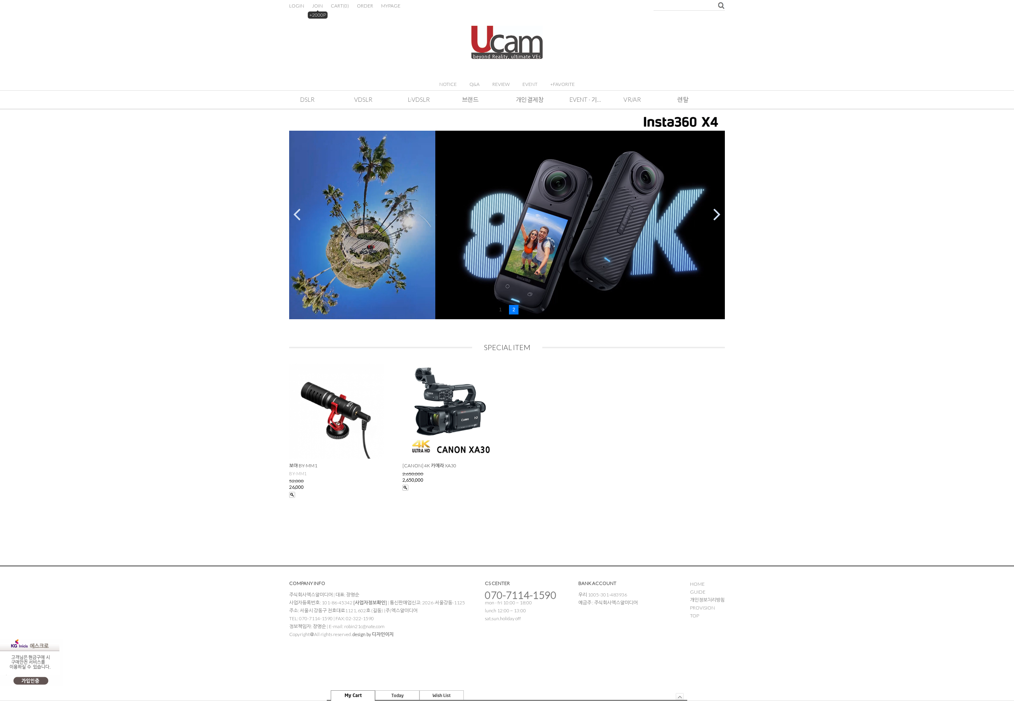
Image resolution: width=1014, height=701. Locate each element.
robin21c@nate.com (364, 626)
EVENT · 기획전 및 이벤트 (585, 99)
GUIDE (697, 592)
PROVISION (702, 608)
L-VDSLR (419, 99)
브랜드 (470, 99)
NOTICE (448, 84)
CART (340, 6)
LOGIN (296, 6)
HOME (697, 584)
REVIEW (501, 84)
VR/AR (632, 99)
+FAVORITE (562, 84)
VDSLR (363, 99)
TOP (694, 616)
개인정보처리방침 (707, 600)
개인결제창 (529, 99)
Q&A (474, 84)
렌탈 (682, 99)
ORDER (365, 6)
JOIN (317, 6)
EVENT (529, 84)
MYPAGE (390, 6)
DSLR (307, 99)
